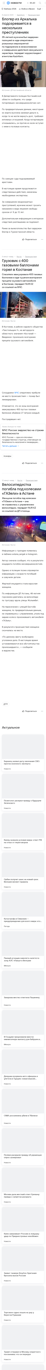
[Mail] (8, 3)
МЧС (16, 392)
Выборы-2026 (10, 9)
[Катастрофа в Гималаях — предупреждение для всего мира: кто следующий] (23, 910)
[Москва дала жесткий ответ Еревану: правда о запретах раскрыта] (23, 1186)
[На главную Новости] (15, 3)
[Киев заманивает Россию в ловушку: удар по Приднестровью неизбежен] (23, 1225)
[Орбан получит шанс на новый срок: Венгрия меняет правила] (23, 871)
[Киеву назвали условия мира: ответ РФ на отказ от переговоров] (23, 831)
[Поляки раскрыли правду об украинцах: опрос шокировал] (23, 1146)
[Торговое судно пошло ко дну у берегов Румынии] (23, 1304)
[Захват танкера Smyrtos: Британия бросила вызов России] (23, 1264)
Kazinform (21, 15)
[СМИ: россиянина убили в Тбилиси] (23, 1107)
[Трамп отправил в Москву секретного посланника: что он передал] (23, 1343)
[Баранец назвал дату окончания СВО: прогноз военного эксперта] (23, 752)
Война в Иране (28, 9)
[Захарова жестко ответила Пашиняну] (23, 989)
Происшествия (34, 15)
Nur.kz (19, 257)
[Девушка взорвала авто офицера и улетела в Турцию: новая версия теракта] (23, 1067)
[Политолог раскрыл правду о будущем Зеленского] (23, 792)
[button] (23, 74)
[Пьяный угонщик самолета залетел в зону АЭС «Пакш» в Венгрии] (23, 949)
